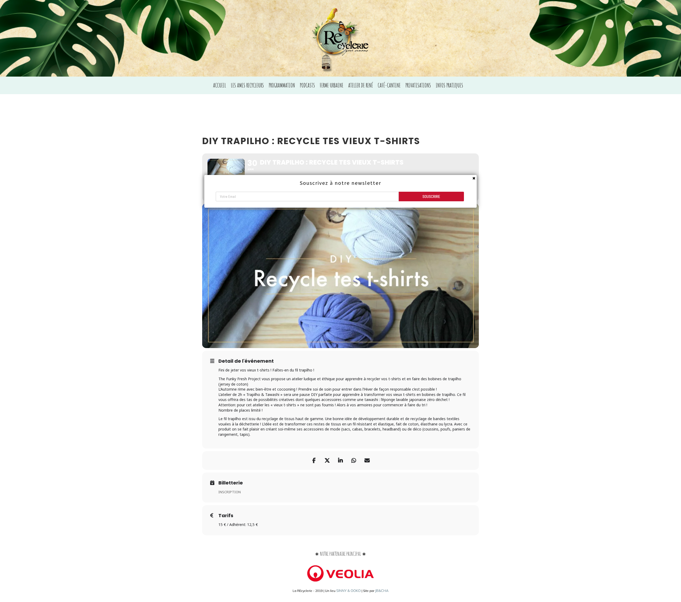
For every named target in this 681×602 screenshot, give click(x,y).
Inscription (229, 492)
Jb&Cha (382, 590)
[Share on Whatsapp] (353, 460)
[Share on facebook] (314, 460)
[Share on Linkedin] (340, 460)
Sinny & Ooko (348, 590)
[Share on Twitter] (327, 460)
